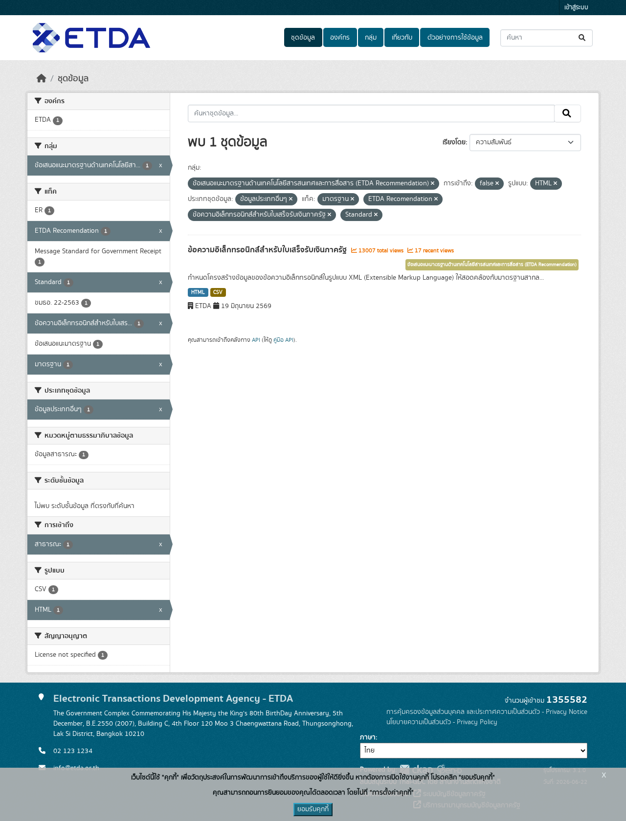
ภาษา (368, 737)
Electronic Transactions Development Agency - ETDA (173, 698)
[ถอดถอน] (432, 184)
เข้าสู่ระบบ (576, 7)
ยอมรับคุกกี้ (313, 809)
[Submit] (582, 37)
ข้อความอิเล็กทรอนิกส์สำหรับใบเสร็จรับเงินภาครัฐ (268, 250)
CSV (218, 292)
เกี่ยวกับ (402, 38)
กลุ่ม (371, 38)
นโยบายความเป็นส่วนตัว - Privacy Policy (441, 722)
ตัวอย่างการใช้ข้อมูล (455, 38)
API (256, 339)
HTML (198, 292)
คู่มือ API (283, 339)
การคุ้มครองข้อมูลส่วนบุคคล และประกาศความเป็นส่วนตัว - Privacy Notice (486, 712)
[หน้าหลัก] (41, 78)
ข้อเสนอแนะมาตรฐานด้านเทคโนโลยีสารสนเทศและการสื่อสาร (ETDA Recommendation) (492, 264)
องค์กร (340, 38)
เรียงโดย (454, 142)
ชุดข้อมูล (303, 38)
